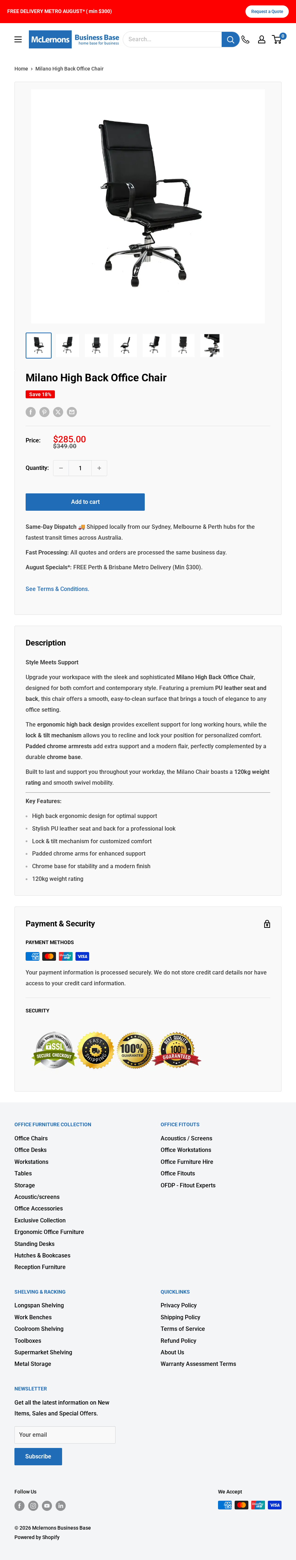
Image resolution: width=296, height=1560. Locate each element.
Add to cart (85, 501)
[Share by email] (72, 411)
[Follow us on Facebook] (19, 1506)
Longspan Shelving (39, 1305)
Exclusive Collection (40, 1220)
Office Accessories (38, 1208)
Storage (24, 1185)
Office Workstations (186, 1150)
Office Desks (30, 1150)
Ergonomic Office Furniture (49, 1232)
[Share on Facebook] (31, 411)
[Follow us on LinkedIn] (61, 1506)
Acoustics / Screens (186, 1138)
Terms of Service (183, 1328)
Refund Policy (178, 1340)
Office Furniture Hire (187, 1161)
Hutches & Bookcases (42, 1255)
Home (21, 69)
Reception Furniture (40, 1267)
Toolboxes (27, 1340)
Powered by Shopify (37, 1537)
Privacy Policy (179, 1305)
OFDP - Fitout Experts (188, 1185)
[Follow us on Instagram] (33, 1506)
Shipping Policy (180, 1317)
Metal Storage (32, 1363)
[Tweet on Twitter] (58, 411)
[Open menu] (18, 39)
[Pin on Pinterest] (44, 411)
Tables (23, 1173)
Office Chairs (31, 1138)
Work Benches (33, 1317)
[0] (277, 39)
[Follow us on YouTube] (47, 1506)
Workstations (31, 1161)
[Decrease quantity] (61, 468)
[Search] (231, 39)
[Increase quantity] (99, 468)
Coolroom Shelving (39, 1328)
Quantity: (37, 467)
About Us (172, 1352)
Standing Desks (34, 1243)
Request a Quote (267, 11)
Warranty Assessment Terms (198, 1363)
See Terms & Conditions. (57, 589)
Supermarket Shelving (43, 1352)
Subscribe (38, 1456)
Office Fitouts (178, 1173)
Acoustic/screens (37, 1196)
